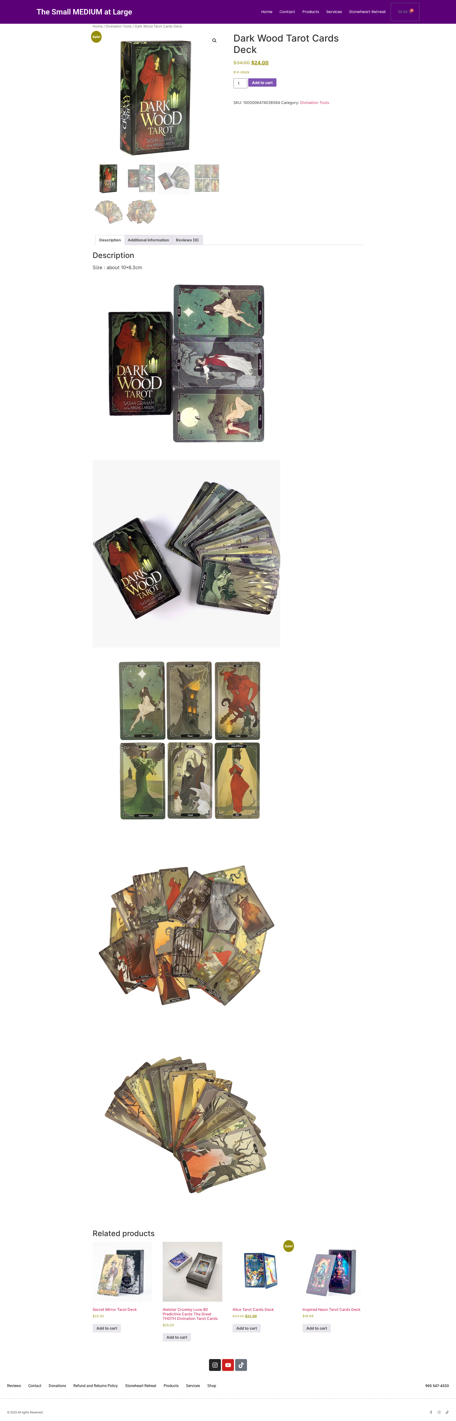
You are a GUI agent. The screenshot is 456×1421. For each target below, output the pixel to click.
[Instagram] (215, 1365)
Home (266, 11)
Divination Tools (119, 26)
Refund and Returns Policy (95, 1385)
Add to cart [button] (106, 1328)
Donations (57, 1385)
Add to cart (262, 82)
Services (334, 11)
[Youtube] (228, 1365)
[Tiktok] (241, 1365)
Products (310, 11)
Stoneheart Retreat (367, 11)
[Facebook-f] (431, 1412)
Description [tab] (110, 240)
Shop (211, 1385)
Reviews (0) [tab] (187, 240)
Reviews (14, 1385)
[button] (214, 40)
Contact (287, 11)
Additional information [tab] (148, 240)
